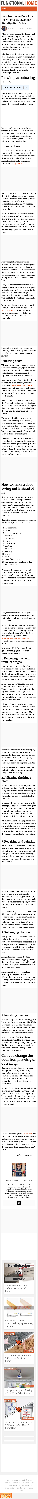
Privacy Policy (10, 1488)
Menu (4, 9)
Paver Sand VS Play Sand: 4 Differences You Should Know (18, 1358)
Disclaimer (21, 1488)
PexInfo (30, 1488)
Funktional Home (13, 1480)
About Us (7, 1483)
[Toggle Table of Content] (24, 87)
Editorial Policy (13, 1485)
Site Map (20, 1491)
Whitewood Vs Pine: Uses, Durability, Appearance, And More (19, 1323)
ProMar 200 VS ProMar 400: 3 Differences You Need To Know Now (18, 1425)
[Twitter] (19, 1203)
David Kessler (12, 28)
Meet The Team (28, 1483)
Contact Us (16, 1483)
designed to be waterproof (23, 385)
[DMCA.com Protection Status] (6, 1498)
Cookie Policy (25, 1485)
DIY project (27, 1134)
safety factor (16, 163)
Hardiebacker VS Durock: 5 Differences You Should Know (18, 1288)
